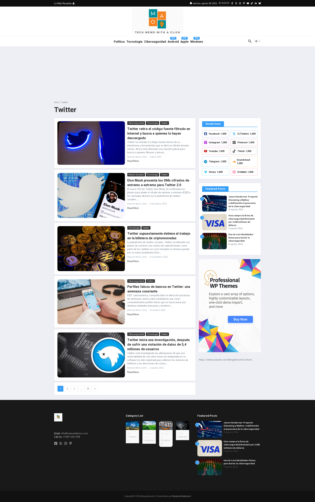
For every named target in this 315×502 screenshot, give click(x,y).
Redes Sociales (136, 174)
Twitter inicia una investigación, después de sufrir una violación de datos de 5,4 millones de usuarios (158, 344)
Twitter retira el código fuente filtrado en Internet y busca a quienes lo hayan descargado (158, 133)
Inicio (56, 102)
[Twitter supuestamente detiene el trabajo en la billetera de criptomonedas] (91, 248)
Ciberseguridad (136, 123)
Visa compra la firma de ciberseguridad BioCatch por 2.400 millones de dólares (242, 444)
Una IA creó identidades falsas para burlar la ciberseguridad (240, 237)
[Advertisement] (157, 71)
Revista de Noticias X (181, 496)
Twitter (164, 123)
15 (88, 388)
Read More (133, 161)
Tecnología (134, 41)
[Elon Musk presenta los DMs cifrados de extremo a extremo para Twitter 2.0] (91, 195)
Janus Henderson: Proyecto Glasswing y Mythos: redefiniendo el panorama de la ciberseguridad (241, 425)
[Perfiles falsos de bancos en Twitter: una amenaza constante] (91, 301)
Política (119, 41)
